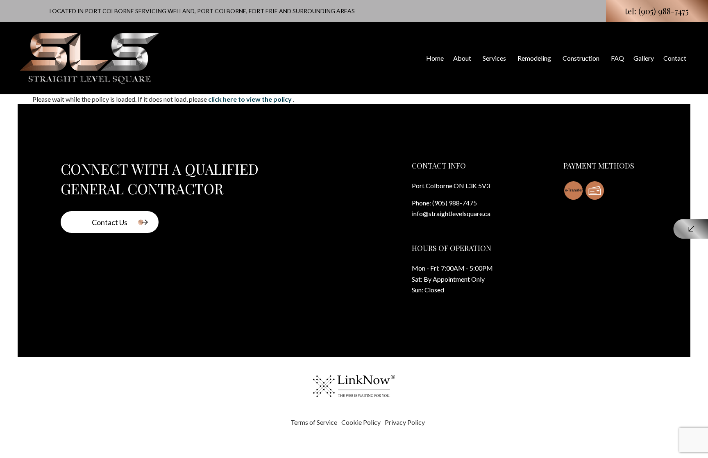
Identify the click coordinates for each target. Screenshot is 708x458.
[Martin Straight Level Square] (89, 57)
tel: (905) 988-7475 (657, 10)
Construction (581, 58)
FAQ (617, 58)
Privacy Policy (405, 422)
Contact (674, 58)
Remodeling (534, 58)
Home (435, 58)
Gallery (643, 58)
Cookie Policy (361, 422)
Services (494, 58)
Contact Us (109, 222)
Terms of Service (313, 422)
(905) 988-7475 (454, 203)
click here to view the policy (250, 99)
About (462, 58)
